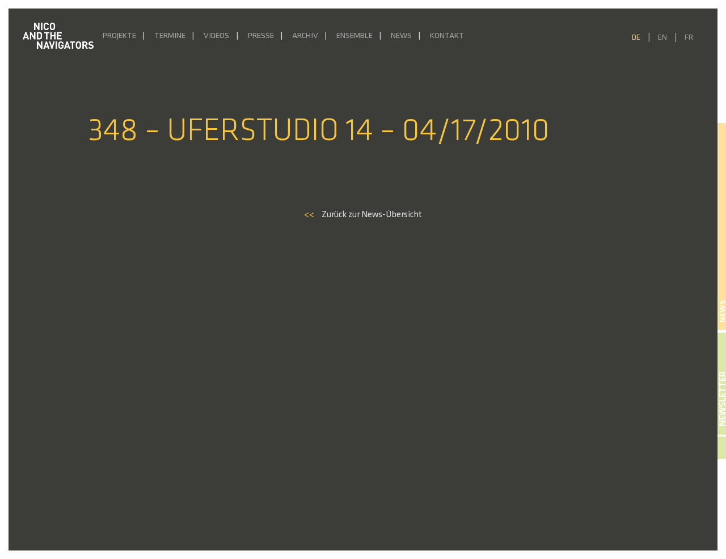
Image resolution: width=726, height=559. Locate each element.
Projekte (119, 36)
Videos (216, 36)
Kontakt (447, 36)
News (401, 36)
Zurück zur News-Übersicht (363, 214)
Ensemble (354, 36)
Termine (169, 36)
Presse (261, 36)
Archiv (305, 36)
